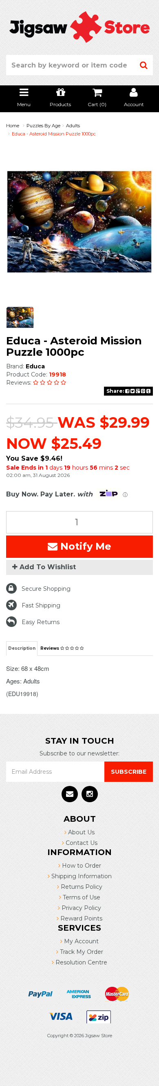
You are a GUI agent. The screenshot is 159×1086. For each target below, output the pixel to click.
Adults (73, 125)
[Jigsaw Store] (79, 26)
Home (12, 125)
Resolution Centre (80, 962)
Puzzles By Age (43, 125)
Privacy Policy (80, 908)
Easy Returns (41, 622)
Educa (35, 366)
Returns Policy (80, 886)
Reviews (50, 648)
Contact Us (80, 843)
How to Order (80, 865)
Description (21, 648)
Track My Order (80, 951)
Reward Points (80, 918)
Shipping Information (81, 876)
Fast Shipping (41, 605)
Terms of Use (80, 897)
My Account (80, 941)
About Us (80, 832)
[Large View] (20, 317)
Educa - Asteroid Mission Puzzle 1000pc (54, 134)
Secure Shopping (46, 588)
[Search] (144, 65)
